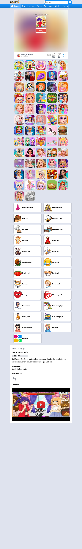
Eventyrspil (48, 6)
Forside (17, 6)
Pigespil (22, 349)
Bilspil (57, 6)
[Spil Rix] (14, 2)
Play (41, 30)
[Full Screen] (64, 55)
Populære (31, 6)
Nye (23, 6)
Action (39, 6)
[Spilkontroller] (49, 55)
